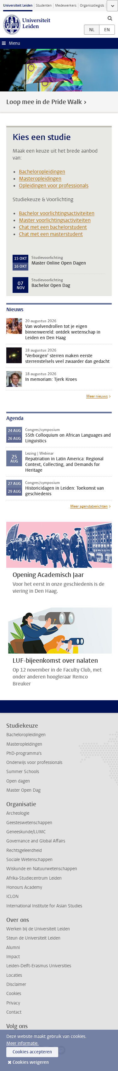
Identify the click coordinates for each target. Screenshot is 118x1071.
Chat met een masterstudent (51, 234)
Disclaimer (16, 984)
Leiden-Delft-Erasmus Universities (38, 966)
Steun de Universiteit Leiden (33, 938)
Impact (13, 957)
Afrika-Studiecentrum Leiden (34, 878)
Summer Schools (22, 772)
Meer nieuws (97, 396)
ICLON (12, 896)
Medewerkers (65, 5)
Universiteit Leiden (17, 5)
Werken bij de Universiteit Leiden (38, 929)
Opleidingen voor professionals (53, 185)
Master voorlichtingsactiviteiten (55, 220)
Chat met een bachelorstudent (53, 227)
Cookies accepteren (32, 1052)
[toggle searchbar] (110, 18)
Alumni (13, 948)
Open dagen (18, 781)
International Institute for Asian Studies (44, 906)
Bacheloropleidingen (42, 171)
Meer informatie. (22, 1043)
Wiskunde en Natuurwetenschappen (41, 869)
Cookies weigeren (31, 1062)
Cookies (13, 994)
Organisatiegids (92, 5)
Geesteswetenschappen (29, 823)
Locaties (14, 975)
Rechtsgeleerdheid (24, 850)
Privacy (13, 1003)
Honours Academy (24, 887)
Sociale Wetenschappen (29, 860)
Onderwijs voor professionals (34, 762)
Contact (13, 1012)
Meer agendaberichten (89, 506)
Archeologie (17, 813)
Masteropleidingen (40, 178)
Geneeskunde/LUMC (26, 832)
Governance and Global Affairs (35, 841)
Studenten (44, 5)
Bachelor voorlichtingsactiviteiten (56, 213)
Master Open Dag (23, 790)
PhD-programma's (24, 753)
